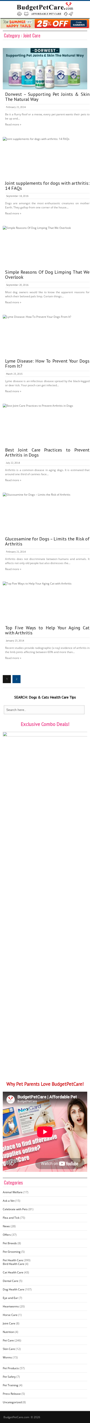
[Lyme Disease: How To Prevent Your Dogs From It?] (45, 335)
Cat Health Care (13, 1272)
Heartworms (11, 1306)
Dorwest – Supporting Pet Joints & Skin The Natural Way (47, 96)
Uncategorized (12, 1402)
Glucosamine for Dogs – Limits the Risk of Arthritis (47, 541)
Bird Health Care (13, 1264)
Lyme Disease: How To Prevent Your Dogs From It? (47, 363)
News (6, 1226)
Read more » (13, 124)
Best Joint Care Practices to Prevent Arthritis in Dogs (47, 452)
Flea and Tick (11, 1218)
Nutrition (8, 1332)
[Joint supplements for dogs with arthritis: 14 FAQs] (45, 157)
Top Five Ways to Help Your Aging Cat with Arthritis (47, 630)
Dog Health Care (13, 1289)
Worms (7, 1357)
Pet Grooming (12, 1252)
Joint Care (9, 1323)
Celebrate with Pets (15, 1209)
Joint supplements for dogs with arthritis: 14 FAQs (47, 185)
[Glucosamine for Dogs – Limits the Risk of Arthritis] (45, 513)
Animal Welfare (13, 1192)
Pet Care (8, 1340)
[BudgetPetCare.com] (45, 9)
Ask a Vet (9, 1201)
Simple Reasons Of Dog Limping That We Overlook (47, 274)
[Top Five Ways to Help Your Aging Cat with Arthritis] (45, 602)
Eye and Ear (10, 1298)
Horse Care (10, 1315)
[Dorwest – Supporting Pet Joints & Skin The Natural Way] (45, 68)
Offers (7, 1235)
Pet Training (10, 1385)
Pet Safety (9, 1377)
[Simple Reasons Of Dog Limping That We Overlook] (45, 246)
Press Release (12, 1394)
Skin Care (9, 1349)
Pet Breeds (10, 1243)
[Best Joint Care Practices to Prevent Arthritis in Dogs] (45, 424)
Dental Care (10, 1281)
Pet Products (11, 1368)
